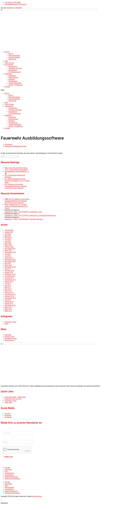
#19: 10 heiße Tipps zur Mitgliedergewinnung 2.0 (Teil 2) (16, 206)
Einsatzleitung (13, 77)
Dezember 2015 (10, 305)
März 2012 (8, 311)
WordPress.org (10, 340)
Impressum (8, 469)
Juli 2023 (8, 239)
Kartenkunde (12, 70)
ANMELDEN (8, 457)
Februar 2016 (9, 302)
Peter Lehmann (10, 204)
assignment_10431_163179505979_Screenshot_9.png (23, 212)
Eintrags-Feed (9, 337)
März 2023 (8, 245)
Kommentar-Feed (11, 338)
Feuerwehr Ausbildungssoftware (15, 146)
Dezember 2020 (10, 259)
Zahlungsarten (9, 473)
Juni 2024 (8, 234)
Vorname (5, 429)
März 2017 (8, 291)
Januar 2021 (9, 258)
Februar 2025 (9, 230)
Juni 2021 (8, 256)
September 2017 (10, 280)
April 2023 (8, 243)
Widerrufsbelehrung (11, 477)
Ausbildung (8, 74)
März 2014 (8, 307)
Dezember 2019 (10, 267)
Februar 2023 (9, 247)
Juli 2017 (8, 283)
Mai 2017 (8, 287)
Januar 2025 (9, 232)
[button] (61, 90)
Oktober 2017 (9, 278)
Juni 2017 (8, 285)
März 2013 (8, 309)
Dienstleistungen (14, 55)
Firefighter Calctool (15, 68)
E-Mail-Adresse (7, 438)
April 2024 (8, 238)
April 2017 (8, 289)
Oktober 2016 (9, 296)
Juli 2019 (8, 269)
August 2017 (9, 281)
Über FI (7, 52)
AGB (6, 471)
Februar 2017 (9, 292)
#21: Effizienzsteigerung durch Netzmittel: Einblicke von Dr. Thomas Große (17, 180)
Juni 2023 (8, 241)
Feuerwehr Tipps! (10, 322)
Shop (6, 61)
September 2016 (10, 298)
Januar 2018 (9, 272)
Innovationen (9, 65)
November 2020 (10, 261)
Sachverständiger (14, 57)
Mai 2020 (8, 263)
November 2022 (10, 249)
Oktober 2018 (9, 270)
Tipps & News (9, 63)
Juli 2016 (8, 300)
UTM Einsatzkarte (14, 72)
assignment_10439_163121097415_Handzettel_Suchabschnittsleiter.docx (30, 215)
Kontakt (7, 87)
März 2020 (8, 265)
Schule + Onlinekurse (15, 85)
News (6, 324)
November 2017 (10, 276)
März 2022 (8, 250)
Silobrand (11, 79)
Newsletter (12, 59)
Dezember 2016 (10, 294)
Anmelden (8, 335)
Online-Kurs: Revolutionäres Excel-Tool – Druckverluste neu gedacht (16, 169)
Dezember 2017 (10, 274)
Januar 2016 (9, 303)
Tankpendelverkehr (14, 83)
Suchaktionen (13, 81)
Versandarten (9, 475)
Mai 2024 (8, 236)
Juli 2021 (8, 254)
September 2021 (10, 252)
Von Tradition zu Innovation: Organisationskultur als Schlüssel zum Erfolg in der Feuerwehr (16, 186)
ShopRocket (38, 496)
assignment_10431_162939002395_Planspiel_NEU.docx (24, 219)
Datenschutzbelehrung (12, 479)
